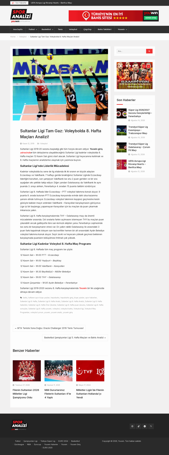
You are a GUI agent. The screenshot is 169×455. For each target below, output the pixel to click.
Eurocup (37, 444)
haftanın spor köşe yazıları (39, 298)
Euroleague (19, 444)
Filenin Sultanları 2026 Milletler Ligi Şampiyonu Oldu (26, 394)
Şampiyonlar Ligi (30, 441)
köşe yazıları (79, 298)
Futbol (32, 29)
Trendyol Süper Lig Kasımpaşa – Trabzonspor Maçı (138, 122)
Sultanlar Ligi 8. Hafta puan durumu (71, 305)
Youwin (121, 29)
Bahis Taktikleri (104, 29)
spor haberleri (91, 298)
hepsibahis (55, 298)
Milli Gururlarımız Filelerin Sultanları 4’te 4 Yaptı (58, 394)
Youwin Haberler (51, 444)
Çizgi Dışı (87, 29)
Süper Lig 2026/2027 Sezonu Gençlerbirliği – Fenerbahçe (140, 105)
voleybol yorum (36, 312)
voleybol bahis (67, 309)
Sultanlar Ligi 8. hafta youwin (39, 309)
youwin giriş (68, 312)
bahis (25, 298)
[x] (151, 426)
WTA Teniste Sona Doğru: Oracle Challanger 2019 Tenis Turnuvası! (50, 328)
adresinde (25, 152)
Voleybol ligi (79, 309)
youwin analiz (56, 312)
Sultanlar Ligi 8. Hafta (28, 301)
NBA (29, 444)
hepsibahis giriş (66, 298)
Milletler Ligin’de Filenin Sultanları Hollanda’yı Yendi (90, 394)
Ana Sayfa (17, 29)
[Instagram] (132, 426)
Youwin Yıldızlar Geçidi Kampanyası (135, 79)
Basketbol (46, 29)
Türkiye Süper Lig (47, 441)
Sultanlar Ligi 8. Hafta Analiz (49, 301)
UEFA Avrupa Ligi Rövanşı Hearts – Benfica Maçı (51, 3)
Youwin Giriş (75, 444)
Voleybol (73, 29)
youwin (47, 312)
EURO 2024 (63, 441)
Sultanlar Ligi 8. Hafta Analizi (72, 301)
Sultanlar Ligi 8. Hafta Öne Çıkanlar (42, 305)
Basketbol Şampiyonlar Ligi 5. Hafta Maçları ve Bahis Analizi (74, 337)
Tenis (60, 29)
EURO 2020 (47, 447)
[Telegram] (145, 426)
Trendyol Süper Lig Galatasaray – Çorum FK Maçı (139, 139)
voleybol (56, 309)
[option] (53, 2)
